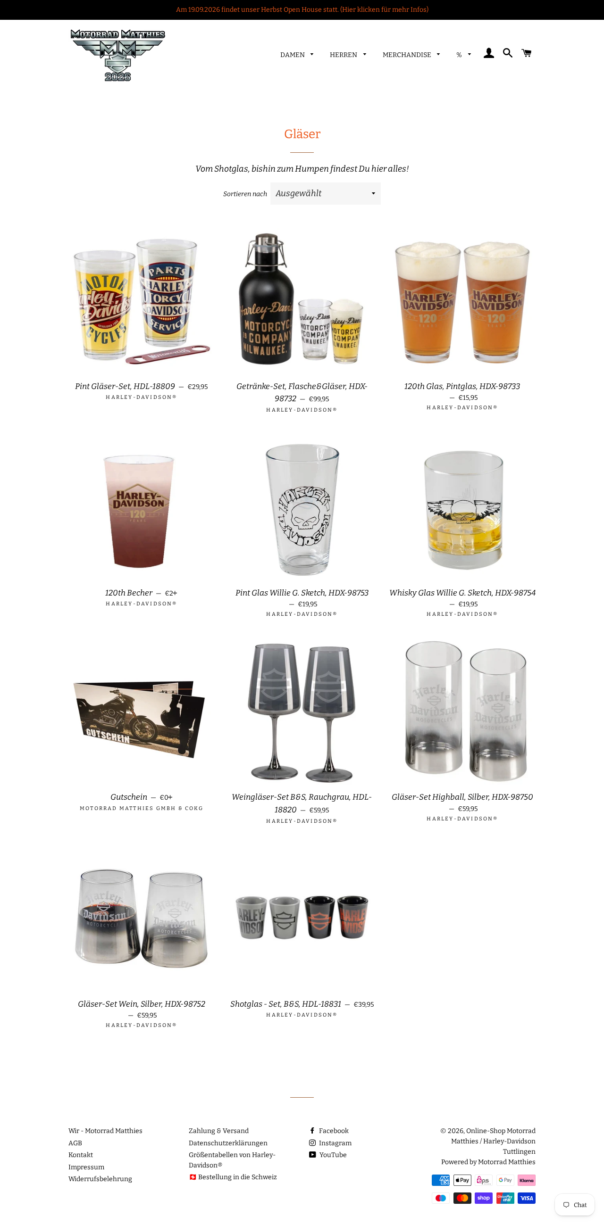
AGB (75, 1143)
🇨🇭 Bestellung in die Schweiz (233, 1177)
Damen (293, 55)
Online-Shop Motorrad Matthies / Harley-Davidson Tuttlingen (493, 1141)
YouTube (332, 1155)
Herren (344, 55)
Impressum (86, 1167)
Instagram (335, 1143)
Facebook (333, 1131)
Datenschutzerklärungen (228, 1143)
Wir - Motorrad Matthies (105, 1131)
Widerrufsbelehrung (100, 1179)
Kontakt (80, 1155)
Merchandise (408, 55)
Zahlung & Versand (219, 1131)
